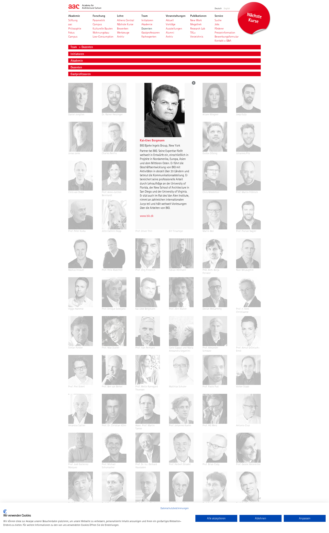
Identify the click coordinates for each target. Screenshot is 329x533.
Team (74, 47)
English (227, 8)
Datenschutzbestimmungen (174, 508)
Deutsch (218, 8)
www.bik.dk (147, 216)
